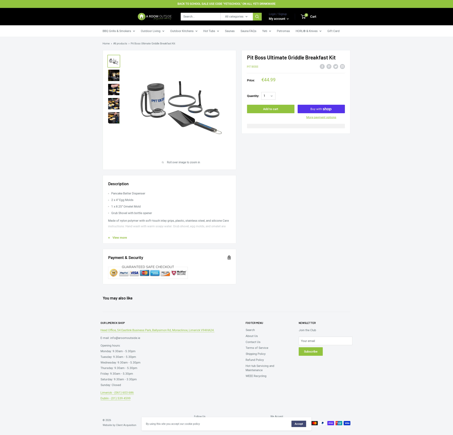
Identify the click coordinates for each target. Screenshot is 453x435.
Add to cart (270, 109)
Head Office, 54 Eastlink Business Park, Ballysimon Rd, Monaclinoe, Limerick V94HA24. (157, 330)
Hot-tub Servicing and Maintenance (260, 368)
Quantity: (253, 96)
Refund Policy (255, 360)
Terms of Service (257, 348)
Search (250, 330)
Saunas (230, 31)
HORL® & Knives (307, 31)
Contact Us (253, 342)
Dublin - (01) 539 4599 (116, 398)
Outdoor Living (150, 31)
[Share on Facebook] (322, 66)
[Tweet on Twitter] (335, 66)
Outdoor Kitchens (182, 31)
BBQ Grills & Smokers (117, 31)
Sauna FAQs (248, 31)
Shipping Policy (256, 354)
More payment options (321, 117)
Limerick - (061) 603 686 (117, 392)
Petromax (283, 31)
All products (120, 43)
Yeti (264, 31)
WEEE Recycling (256, 376)
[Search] (257, 17)
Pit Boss (252, 66)
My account (277, 19)
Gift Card (333, 31)
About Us (252, 336)
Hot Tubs (209, 31)
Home (106, 43)
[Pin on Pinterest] (328, 66)
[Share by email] (342, 66)
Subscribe (310, 351)
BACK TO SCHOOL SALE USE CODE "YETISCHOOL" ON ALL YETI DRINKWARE (226, 3)
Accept (299, 423)
